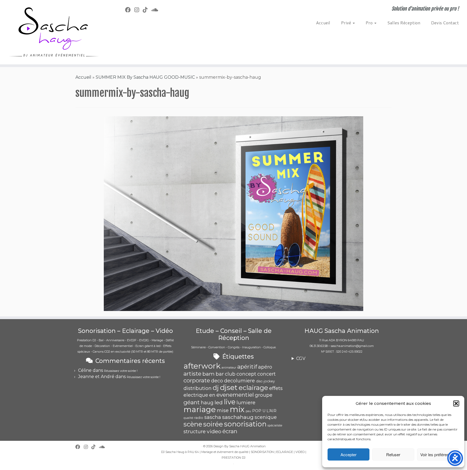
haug (207, 403)
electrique (196, 395)
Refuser (393, 454)
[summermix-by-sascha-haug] (233, 213)
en (212, 395)
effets (276, 388)
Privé (346, 22)
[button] (456, 403)
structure (195, 432)
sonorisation (245, 424)
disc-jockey (265, 381)
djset (229, 387)
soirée (213, 424)
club (230, 374)
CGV (300, 358)
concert (266, 374)
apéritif (247, 366)
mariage (200, 409)
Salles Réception (403, 22)
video (214, 431)
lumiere (245, 403)
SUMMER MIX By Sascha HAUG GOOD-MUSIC (145, 77)
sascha (212, 417)
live (229, 402)
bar (220, 374)
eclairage (253, 387)
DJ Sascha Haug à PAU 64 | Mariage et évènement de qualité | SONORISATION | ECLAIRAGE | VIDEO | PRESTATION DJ (233, 454)
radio (198, 418)
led (219, 402)
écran (229, 431)
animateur (229, 367)
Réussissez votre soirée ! (121, 371)
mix (237, 409)
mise (223, 410)
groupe (263, 395)
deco (217, 381)
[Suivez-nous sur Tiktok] (147, 9)
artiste (192, 373)
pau (248, 411)
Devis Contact (445, 22)
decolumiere (239, 381)
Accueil (323, 22)
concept (246, 374)
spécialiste (275, 425)
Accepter (348, 454)
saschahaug (237, 417)
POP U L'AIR (264, 410)
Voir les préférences (437, 454)
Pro (370, 22)
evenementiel (235, 394)
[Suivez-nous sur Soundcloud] (156, 9)
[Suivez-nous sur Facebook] (129, 9)
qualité (188, 418)
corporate (197, 380)
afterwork (202, 365)
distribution (198, 388)
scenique (266, 417)
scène (193, 424)
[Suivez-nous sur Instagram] (138, 9)
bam (208, 373)
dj (216, 388)
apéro (265, 367)
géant (192, 402)
